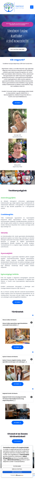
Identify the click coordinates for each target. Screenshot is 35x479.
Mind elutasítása (17, 469)
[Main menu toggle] (31, 7)
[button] (3, 177)
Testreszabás (17, 466)
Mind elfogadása (17, 472)
